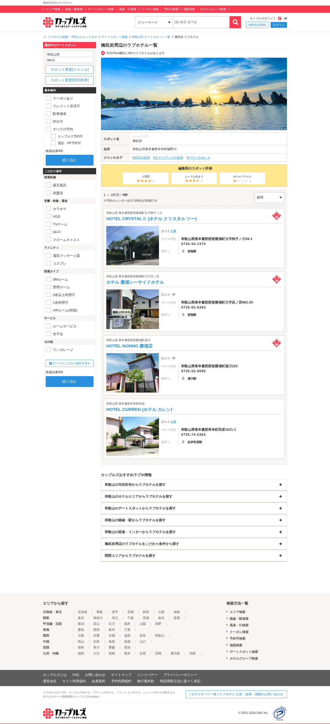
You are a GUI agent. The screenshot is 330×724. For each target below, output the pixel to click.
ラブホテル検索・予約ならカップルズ (72, 37)
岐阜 (112, 630)
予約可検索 (171, 9)
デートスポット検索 (101, 9)
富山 (96, 624)
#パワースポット (198, 157)
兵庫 (96, 635)
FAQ (75, 675)
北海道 (82, 612)
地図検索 (189, 9)
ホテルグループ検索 (213, 9)
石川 (112, 624)
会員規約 (98, 681)
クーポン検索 (150, 9)
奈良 (143, 635)
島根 (127, 641)
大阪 (81, 635)
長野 (158, 624)
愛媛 (112, 647)
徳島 (81, 647)
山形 (161, 612)
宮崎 (158, 653)
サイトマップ (121, 675)
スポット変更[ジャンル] (69, 69)
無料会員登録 (257, 25)
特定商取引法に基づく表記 (180, 681)
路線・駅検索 (74, 9)
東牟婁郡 (151, 149)
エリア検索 (53, 9)
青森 (99, 612)
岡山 (81, 641)
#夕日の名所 (141, 157)
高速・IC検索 (127, 9)
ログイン (279, 25)
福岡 (81, 653)
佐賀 (143, 653)
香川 (96, 647)
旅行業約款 (145, 681)
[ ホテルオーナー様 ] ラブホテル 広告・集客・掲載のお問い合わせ (236, 694)
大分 (96, 653)
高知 (127, 647)
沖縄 (192, 653)
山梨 (143, 624)
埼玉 (115, 618)
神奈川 (98, 618)
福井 (127, 624)
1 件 (173, 231)
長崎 (112, 653)
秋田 (146, 612)
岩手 (115, 612)
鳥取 (112, 641)
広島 (96, 641)
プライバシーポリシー (180, 675)
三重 (127, 630)
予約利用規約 (121, 681)
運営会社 (50, 681)
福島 (177, 612)
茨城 (146, 618)
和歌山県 (139, 149)
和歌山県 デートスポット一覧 (151, 37)
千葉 (130, 618)
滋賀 (127, 635)
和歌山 (160, 635)
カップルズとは (55, 675)
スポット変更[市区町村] (69, 80)
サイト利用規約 (74, 681)
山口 (143, 641)
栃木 (161, 618)
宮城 (130, 612)
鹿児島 (175, 653)
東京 (81, 618)
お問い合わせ (95, 675)
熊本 (127, 653)
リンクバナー (147, 675)
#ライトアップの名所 (168, 157)
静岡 (96, 630)
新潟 (81, 624)
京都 (112, 635)
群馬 (177, 618)
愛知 (81, 630)
